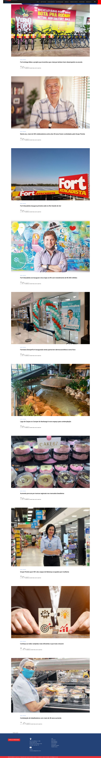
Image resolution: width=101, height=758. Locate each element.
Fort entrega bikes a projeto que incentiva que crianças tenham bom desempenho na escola (51, 62)
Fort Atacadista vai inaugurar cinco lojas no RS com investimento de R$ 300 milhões (48, 278)
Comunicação (53, 744)
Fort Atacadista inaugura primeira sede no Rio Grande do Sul (40, 206)
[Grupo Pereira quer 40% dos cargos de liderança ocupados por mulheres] (50, 537)
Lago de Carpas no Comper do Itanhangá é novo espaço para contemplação (45, 421)
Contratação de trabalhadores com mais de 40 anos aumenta (40, 718)
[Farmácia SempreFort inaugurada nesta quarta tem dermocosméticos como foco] (50, 318)
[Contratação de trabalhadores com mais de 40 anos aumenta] (50, 685)
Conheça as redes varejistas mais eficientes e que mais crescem (42, 644)
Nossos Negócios (54, 741)
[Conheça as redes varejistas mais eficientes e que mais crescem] (50, 612)
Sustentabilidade (54, 742)
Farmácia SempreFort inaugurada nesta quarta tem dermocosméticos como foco (47, 350)
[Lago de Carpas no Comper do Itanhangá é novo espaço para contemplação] (50, 390)
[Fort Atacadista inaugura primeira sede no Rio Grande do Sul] (50, 174)
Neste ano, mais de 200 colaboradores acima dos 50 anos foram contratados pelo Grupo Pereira (52, 134)
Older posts (15, 732)
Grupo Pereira (23, 59)
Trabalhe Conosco (54, 746)
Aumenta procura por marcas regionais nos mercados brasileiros (42, 493)
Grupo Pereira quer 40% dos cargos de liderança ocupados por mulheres (44, 572)
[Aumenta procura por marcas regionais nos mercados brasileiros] (50, 462)
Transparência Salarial (55, 745)
